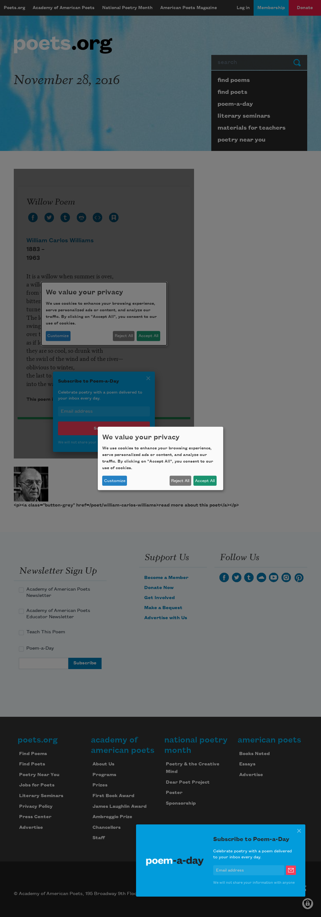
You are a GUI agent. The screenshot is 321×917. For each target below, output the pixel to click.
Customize (114, 481)
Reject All (180, 481)
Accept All (205, 481)
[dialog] (160, 458)
